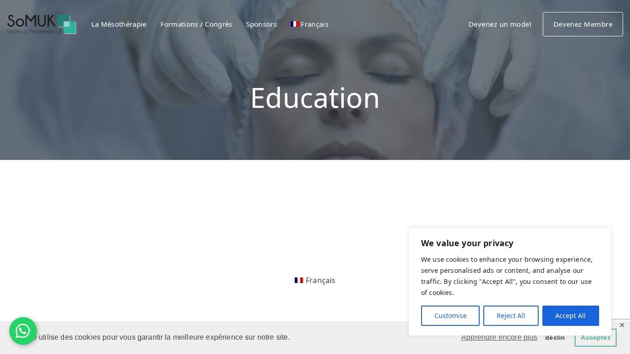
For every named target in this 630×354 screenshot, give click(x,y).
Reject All (511, 315)
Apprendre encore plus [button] (499, 337)
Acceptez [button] (595, 337)
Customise (450, 315)
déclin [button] (555, 337)
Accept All (570, 315)
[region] (510, 282)
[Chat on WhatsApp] (23, 331)
